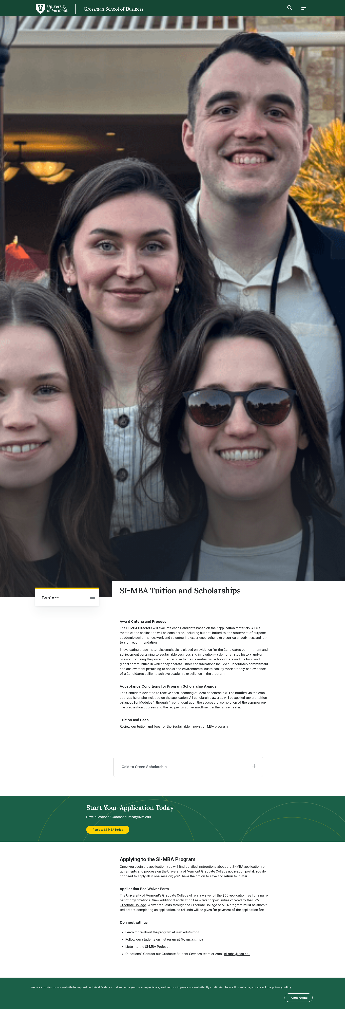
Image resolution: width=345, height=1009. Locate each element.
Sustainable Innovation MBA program (200, 726)
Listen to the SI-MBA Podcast (147, 947)
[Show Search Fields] (289, 7)
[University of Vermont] (33, 13)
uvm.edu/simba (187, 932)
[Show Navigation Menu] (303, 7)
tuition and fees (149, 726)
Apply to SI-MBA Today (108, 829)
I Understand (298, 997)
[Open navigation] (92, 598)
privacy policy (281, 987)
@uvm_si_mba (192, 939)
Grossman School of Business (113, 9)
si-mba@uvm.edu (237, 954)
